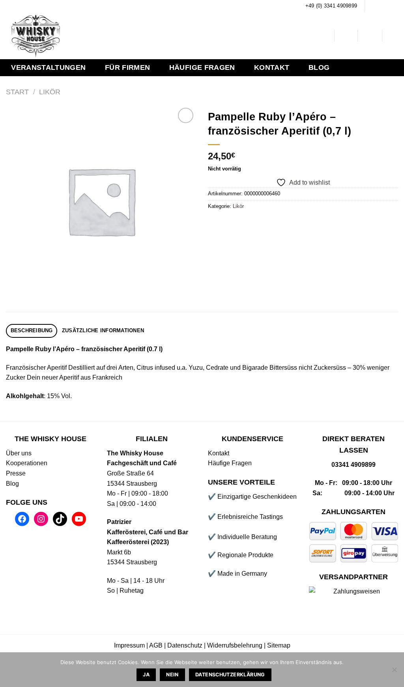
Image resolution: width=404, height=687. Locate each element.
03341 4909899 (353, 464)
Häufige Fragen (202, 67)
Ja (146, 675)
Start (17, 92)
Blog (319, 67)
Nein (172, 675)
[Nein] (394, 672)
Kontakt (271, 67)
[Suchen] (322, 36)
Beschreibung (32, 330)
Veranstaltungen (48, 67)
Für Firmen (127, 67)
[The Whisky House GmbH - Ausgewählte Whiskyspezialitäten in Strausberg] (129, 35)
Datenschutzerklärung (230, 675)
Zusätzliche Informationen (103, 330)
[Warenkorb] (394, 35)
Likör (49, 92)
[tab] (31, 331)
